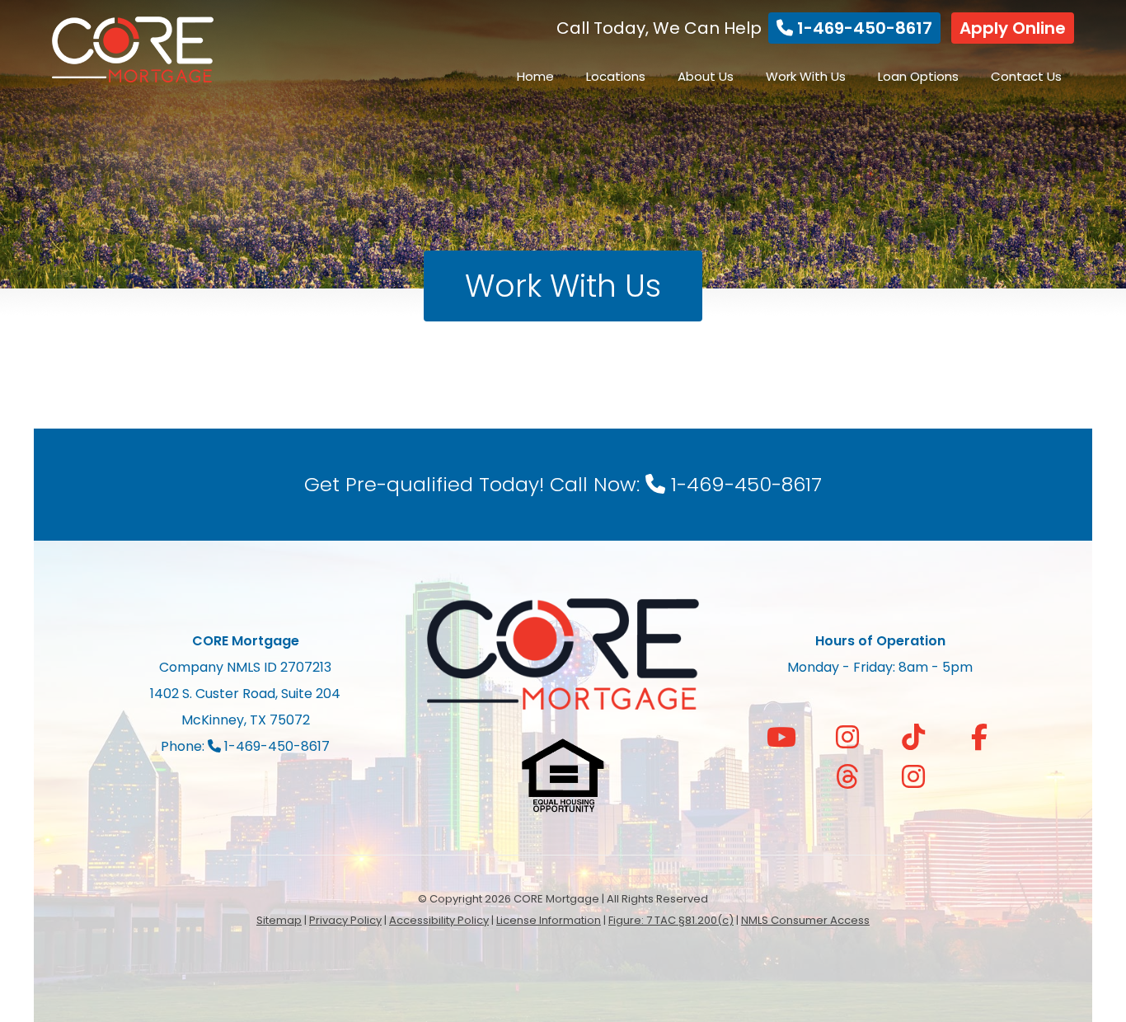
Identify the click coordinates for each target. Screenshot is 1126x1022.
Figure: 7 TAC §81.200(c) (671, 920)
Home (535, 76)
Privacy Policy (345, 920)
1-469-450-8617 (862, 28)
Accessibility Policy (439, 920)
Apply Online (1012, 28)
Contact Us (1026, 76)
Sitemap (279, 920)
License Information (548, 920)
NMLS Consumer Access (805, 920)
